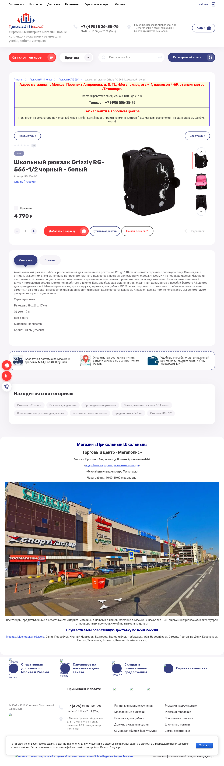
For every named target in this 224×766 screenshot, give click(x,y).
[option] (151, 181)
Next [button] (201, 211)
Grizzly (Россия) (25, 181)
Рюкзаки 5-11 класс (29, 405)
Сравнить (26, 208)
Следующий (197, 135)
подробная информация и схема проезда (112, 465)
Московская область (30, 636)
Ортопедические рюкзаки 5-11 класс (146, 405)
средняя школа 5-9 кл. (128, 413)
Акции (201, 28)
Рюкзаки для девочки (63, 405)
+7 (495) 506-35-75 (100, 26)
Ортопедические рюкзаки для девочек (41, 413)
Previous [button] (201, 151)
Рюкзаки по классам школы (90, 413)
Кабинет (204, 4)
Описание (25, 260)
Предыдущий (27, 135)
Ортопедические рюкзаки (100, 405)
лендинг (192, 756)
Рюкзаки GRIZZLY (161, 413)
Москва (11, 636)
